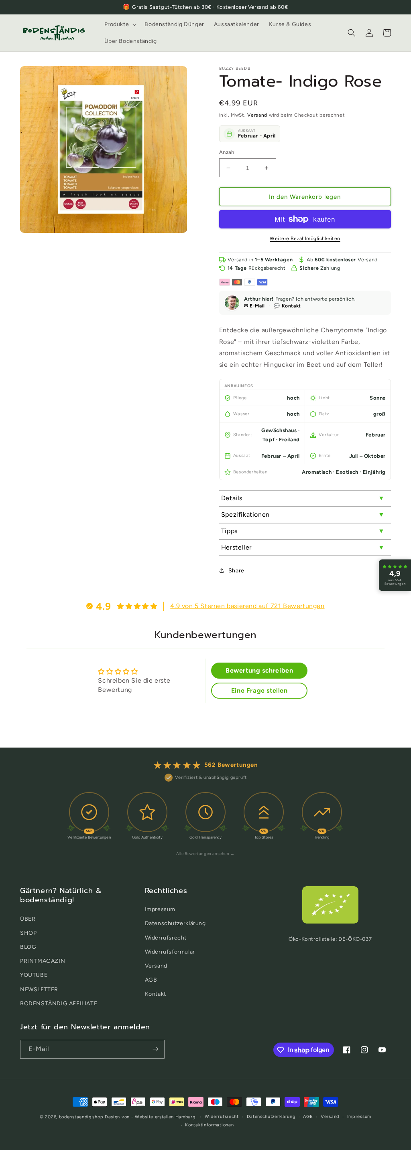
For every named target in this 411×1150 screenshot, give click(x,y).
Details (231, 498)
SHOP (28, 933)
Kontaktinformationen (209, 1125)
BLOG (28, 947)
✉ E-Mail (254, 306)
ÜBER (27, 919)
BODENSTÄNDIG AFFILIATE (58, 1003)
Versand (257, 115)
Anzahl (227, 152)
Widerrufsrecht (166, 937)
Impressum (160, 909)
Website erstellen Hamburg (165, 1117)
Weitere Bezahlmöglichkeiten (305, 238)
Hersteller (236, 547)
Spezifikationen (245, 514)
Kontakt (155, 993)
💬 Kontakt (287, 306)
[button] (120, 24)
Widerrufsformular (170, 951)
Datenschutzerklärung (175, 923)
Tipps (229, 531)
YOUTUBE (33, 975)
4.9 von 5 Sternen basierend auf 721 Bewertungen (247, 606)
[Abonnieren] (155, 1049)
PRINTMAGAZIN (42, 961)
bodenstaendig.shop (81, 1117)
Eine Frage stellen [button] (259, 690)
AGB (151, 979)
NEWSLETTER (39, 989)
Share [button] (236, 570)
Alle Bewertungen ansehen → (205, 853)
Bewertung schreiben (259, 670)
